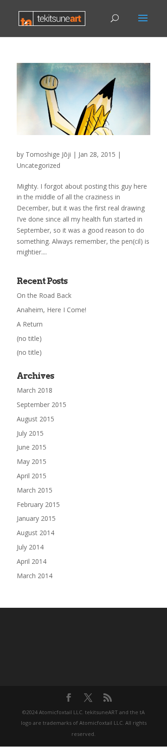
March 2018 (34, 390)
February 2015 (38, 504)
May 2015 (31, 461)
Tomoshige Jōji (48, 154)
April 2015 (31, 475)
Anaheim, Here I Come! (51, 309)
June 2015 (31, 447)
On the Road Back (44, 295)
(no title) (29, 338)
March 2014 (34, 575)
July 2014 (30, 547)
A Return (30, 324)
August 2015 (35, 418)
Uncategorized (38, 165)
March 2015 (34, 490)
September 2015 (41, 404)
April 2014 (31, 561)
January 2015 (36, 518)
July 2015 (30, 433)
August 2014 (35, 532)
